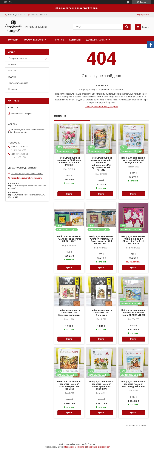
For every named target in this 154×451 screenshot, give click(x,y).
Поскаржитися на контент (75, 447)
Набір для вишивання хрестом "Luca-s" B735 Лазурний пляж (133, 384)
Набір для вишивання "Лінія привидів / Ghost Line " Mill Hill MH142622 (133, 240)
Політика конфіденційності (98, 447)
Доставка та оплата (98, 40)
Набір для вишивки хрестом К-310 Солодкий (101, 312)
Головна (13, 40)
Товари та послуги (35, 40)
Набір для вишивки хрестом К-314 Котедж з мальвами (69, 312)
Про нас (59, 40)
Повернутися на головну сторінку (101, 106)
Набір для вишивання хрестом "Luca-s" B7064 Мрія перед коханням (101, 385)
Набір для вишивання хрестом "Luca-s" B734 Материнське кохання (69, 385)
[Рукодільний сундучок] (13, 32)
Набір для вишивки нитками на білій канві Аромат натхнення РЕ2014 (69, 161)
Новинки (12, 89)
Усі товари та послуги (136, 425)
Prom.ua (91, 444)
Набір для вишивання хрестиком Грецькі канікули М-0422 (133, 160)
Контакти (75, 40)
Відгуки (12, 77)
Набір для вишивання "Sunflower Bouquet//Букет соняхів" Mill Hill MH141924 (101, 240)
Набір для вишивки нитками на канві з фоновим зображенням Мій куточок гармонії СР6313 (101, 164)
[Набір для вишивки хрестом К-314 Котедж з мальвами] (69, 291)
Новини (12, 64)
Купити (69, 194)
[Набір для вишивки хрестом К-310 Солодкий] (101, 291)
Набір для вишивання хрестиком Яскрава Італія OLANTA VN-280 (133, 312)
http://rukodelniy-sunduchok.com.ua (27, 173)
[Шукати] (127, 27)
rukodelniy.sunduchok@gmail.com (26, 178)
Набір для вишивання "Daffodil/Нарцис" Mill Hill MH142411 (69, 238)
